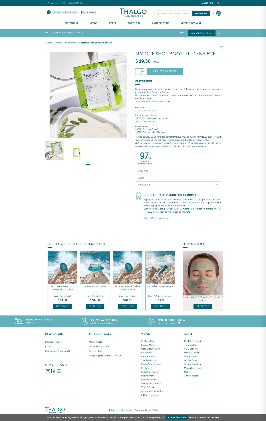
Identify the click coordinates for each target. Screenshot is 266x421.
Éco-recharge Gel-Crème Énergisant (62, 288)
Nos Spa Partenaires (72, 3)
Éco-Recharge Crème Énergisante (127, 288)
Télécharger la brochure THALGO (105, 355)
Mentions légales (53, 342)
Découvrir (62, 306)
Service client (95, 351)
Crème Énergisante (95, 286)
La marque (52, 3)
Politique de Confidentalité (58, 351)
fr (217, 3)
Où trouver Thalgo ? (65, 12)
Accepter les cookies (177, 417)
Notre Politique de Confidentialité (204, 417)
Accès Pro (207, 3)
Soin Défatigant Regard (160, 286)
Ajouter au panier (201, 33)
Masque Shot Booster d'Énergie (96, 42)
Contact (91, 12)
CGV (47, 346)
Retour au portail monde (121, 410)
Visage (49, 42)
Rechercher (201, 13)
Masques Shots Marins (67, 42)
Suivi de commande (99, 346)
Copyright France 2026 (146, 410)
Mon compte (95, 342)
